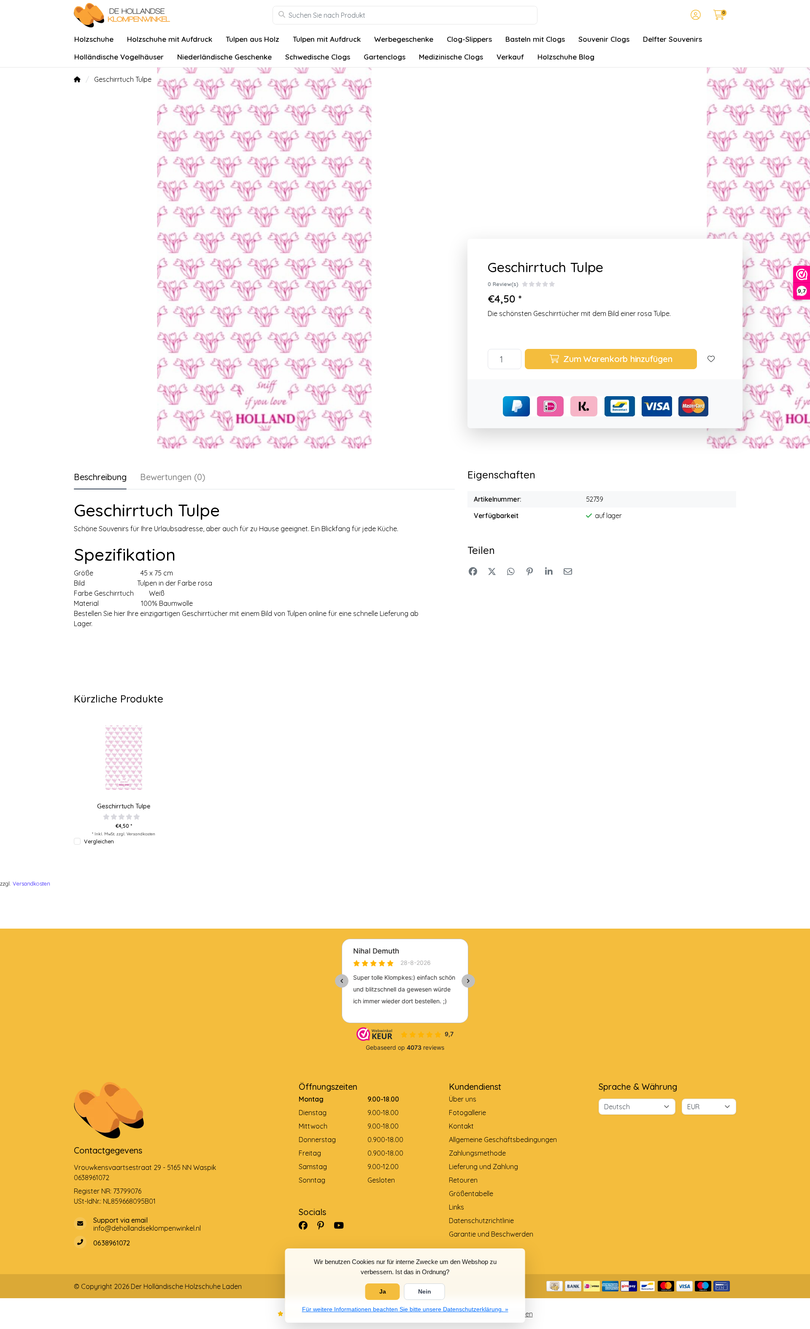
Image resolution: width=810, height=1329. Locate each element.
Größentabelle (471, 1193)
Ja (382, 1291)
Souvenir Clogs (603, 39)
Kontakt (461, 1126)
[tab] (172, 479)
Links (456, 1207)
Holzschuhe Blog (565, 56)
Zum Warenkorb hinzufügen (616, 359)
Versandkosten (141, 833)
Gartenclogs (384, 56)
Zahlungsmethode (477, 1153)
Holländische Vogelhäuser (119, 56)
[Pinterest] (324, 1225)
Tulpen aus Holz (252, 39)
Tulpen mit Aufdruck (327, 39)
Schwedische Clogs (317, 56)
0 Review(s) (503, 284)
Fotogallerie (467, 1112)
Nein (424, 1291)
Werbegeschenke (403, 39)
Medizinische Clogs (451, 56)
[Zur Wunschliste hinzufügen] (711, 359)
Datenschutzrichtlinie (481, 1220)
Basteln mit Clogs (535, 39)
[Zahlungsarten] (554, 1286)
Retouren (463, 1180)
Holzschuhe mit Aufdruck (169, 39)
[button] (694, 15)
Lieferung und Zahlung (483, 1166)
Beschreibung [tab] (100, 477)
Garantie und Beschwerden (491, 1234)
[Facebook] (306, 1225)
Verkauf (510, 56)
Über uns (462, 1099)
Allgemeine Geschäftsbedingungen (503, 1139)
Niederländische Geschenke (224, 56)
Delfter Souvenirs (672, 39)
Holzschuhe (93, 39)
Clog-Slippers (469, 39)
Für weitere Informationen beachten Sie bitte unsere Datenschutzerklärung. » (405, 1309)
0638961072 (91, 1177)
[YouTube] (342, 1225)
